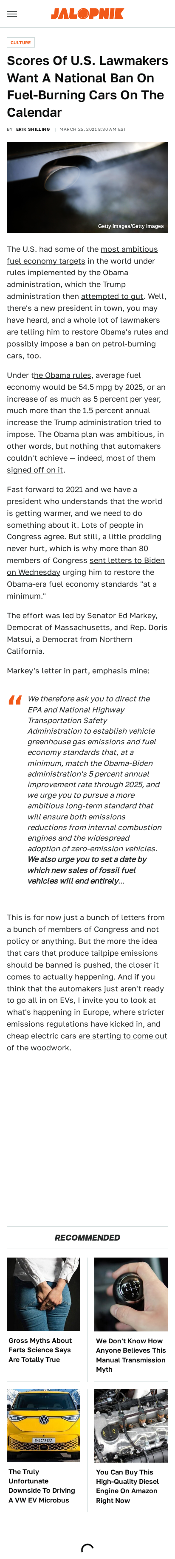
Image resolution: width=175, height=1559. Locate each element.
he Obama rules (62, 375)
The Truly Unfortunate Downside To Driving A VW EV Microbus (41, 1486)
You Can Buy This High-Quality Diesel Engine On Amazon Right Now (127, 1486)
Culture (21, 42)
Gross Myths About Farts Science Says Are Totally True (40, 1350)
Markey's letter (34, 670)
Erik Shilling (33, 129)
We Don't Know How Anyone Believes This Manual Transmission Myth (131, 1355)
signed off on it (35, 469)
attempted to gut (112, 296)
